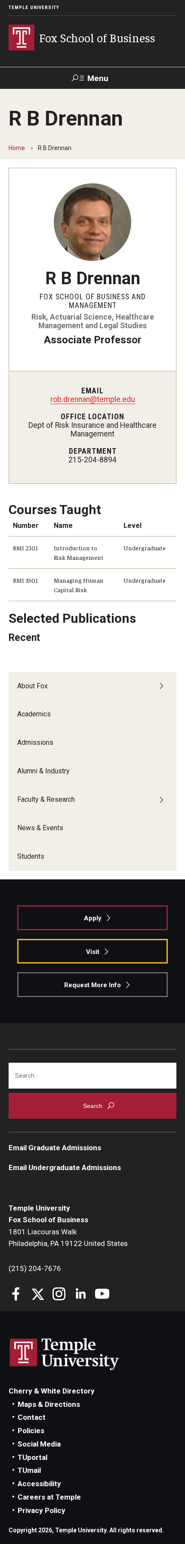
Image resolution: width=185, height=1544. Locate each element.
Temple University (34, 7)
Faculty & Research (46, 799)
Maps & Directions (49, 1404)
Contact (32, 1417)
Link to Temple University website (64, 1354)
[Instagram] (59, 1294)
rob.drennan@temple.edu (92, 399)
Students (30, 856)
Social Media (39, 1444)
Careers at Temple (49, 1497)
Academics (34, 714)
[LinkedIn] (80, 1294)
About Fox (32, 686)
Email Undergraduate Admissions (65, 1167)
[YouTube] (102, 1294)
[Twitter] (37, 1294)
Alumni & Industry (43, 771)
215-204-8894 (92, 459)
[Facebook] (16, 1294)
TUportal (32, 1457)
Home (17, 147)
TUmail (29, 1470)
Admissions (35, 742)
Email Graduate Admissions (55, 1147)
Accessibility (39, 1483)
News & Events (40, 828)
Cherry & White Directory (52, 1391)
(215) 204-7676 (35, 1268)
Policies (31, 1430)
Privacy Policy (41, 1510)
